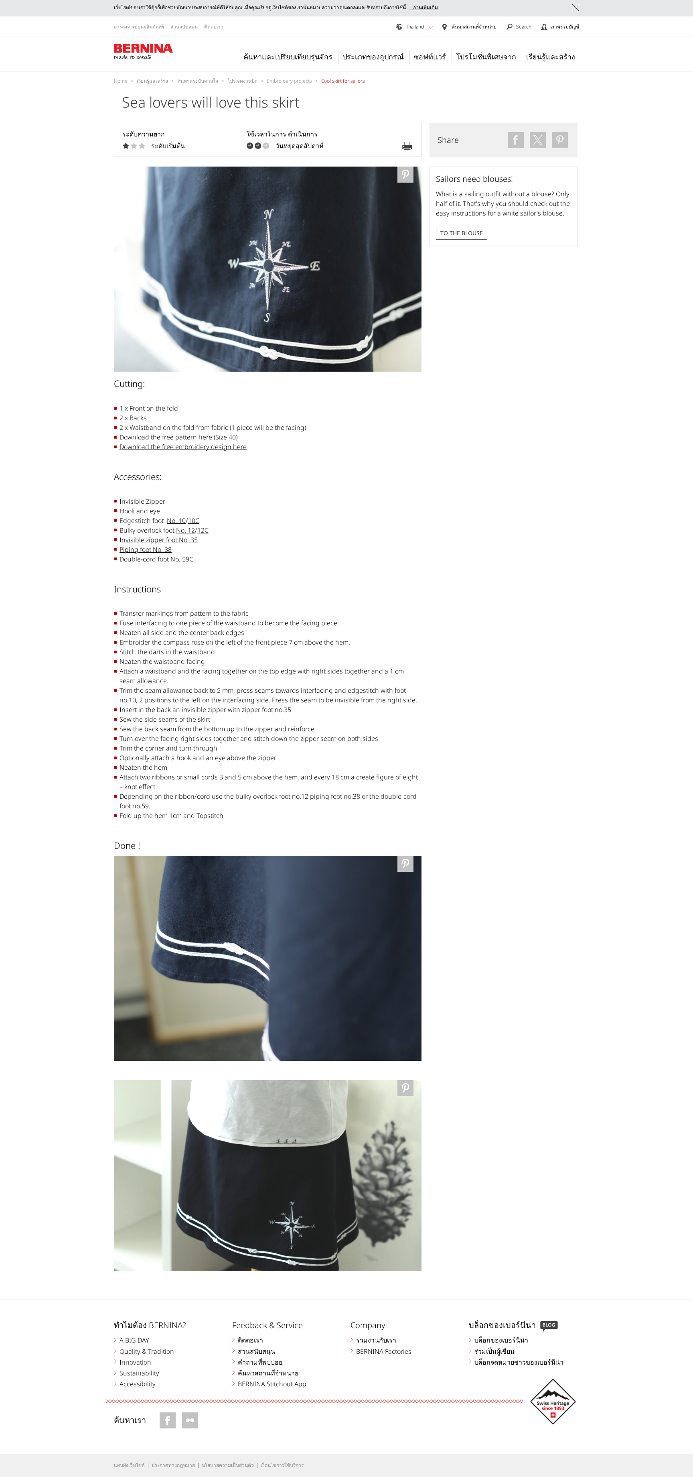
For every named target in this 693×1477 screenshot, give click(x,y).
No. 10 (176, 520)
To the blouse (461, 233)
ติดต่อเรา (213, 26)
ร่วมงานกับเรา (376, 1340)
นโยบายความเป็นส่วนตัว (228, 1465)
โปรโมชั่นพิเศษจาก (486, 56)
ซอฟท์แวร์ (430, 56)
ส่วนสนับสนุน (184, 26)
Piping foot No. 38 (146, 549)
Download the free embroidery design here (183, 446)
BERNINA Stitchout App (272, 1383)
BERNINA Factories (383, 1351)
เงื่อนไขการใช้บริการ (282, 1465)
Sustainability (139, 1373)
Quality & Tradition (147, 1351)
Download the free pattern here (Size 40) (178, 437)
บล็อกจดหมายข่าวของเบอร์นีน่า (518, 1362)
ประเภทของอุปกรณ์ (373, 56)
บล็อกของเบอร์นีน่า (501, 1340)
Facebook (168, 1420)
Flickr (190, 1420)
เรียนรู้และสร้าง (550, 56)
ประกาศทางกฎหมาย (173, 1465)
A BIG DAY (134, 1340)
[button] (431, 27)
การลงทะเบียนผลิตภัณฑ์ (139, 26)
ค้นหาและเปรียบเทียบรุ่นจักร (287, 56)
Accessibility (138, 1383)
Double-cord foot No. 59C (156, 559)
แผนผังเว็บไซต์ (129, 1465)
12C (203, 530)
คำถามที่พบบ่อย (260, 1362)
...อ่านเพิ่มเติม (423, 7)
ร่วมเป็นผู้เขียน (494, 1351)
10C (193, 520)
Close (575, 7)
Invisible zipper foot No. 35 (159, 539)
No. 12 (185, 530)
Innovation (135, 1362)
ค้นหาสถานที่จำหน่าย (268, 1373)
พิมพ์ (407, 146)
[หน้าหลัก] (143, 52)
